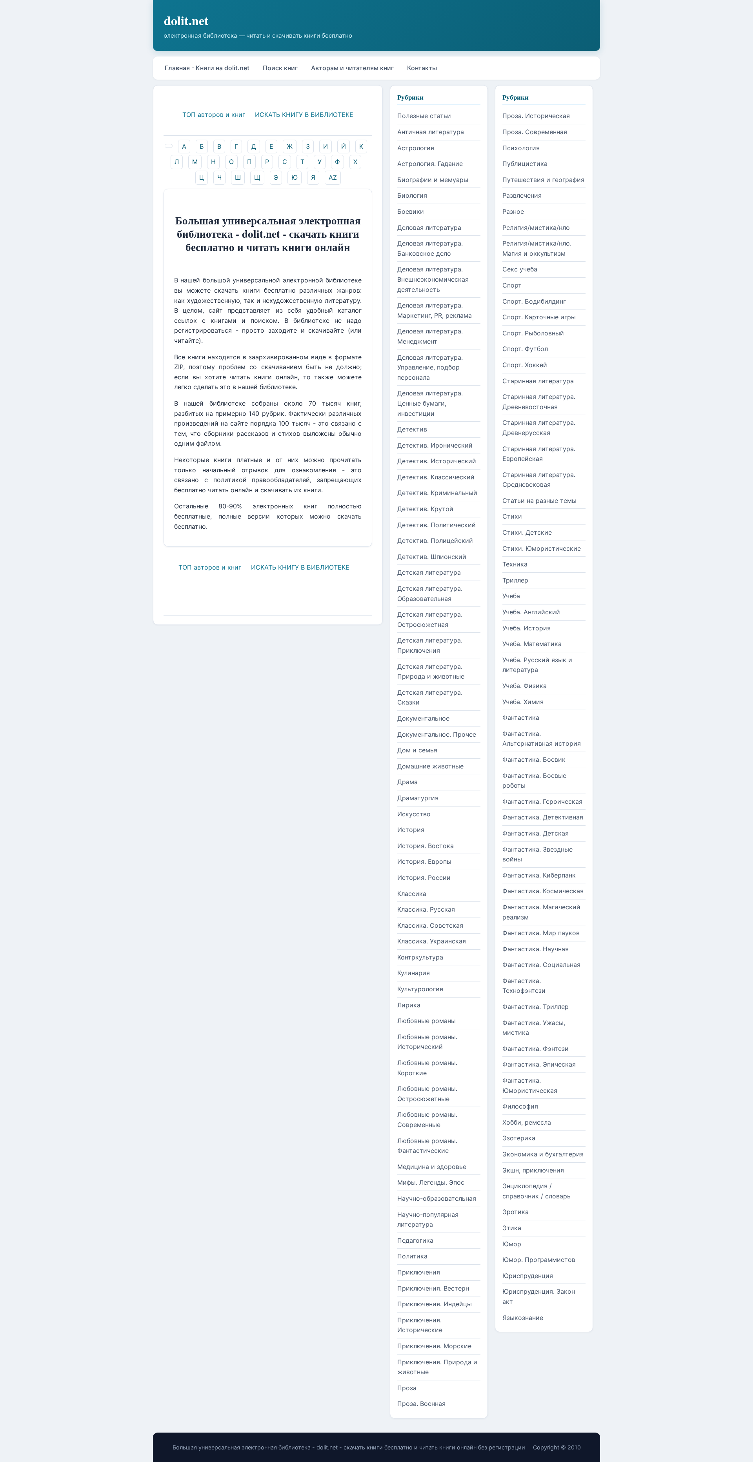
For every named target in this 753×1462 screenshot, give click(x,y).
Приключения (418, 1272)
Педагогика (415, 1240)
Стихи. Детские (527, 532)
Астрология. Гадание (430, 164)
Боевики (410, 211)
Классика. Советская (430, 925)
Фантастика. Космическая (543, 891)
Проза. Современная (534, 132)
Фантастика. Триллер (535, 1006)
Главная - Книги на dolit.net (207, 68)
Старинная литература (538, 381)
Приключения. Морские (434, 1346)
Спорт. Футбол (525, 349)
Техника (514, 564)
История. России (424, 877)
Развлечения (522, 195)
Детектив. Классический (436, 477)
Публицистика (524, 164)
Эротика (515, 1212)
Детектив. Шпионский (431, 557)
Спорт (512, 285)
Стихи (512, 516)
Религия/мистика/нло (536, 227)
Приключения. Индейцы (434, 1304)
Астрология (415, 148)
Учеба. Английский (531, 612)
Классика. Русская (426, 909)
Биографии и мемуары (432, 180)
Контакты (422, 68)
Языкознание (522, 1318)
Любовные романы (426, 1021)
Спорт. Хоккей (524, 365)
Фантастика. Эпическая (539, 1064)
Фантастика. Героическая (542, 801)
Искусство (414, 814)
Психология (521, 148)
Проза (407, 1388)
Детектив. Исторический (436, 461)
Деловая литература (429, 227)
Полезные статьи (424, 116)
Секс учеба (519, 269)
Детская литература (429, 572)
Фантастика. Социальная (541, 965)
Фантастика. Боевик (534, 759)
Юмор (511, 1244)
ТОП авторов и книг (213, 114)
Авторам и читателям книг (352, 68)
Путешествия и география (543, 180)
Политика (412, 1256)
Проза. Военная (421, 1403)
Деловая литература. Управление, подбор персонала (430, 367)
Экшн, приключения (533, 1170)
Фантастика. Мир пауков (541, 933)
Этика (511, 1228)
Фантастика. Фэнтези (535, 1048)
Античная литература (430, 132)
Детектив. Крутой (425, 509)
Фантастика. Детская (535, 833)
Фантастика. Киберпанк (539, 875)
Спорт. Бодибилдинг (534, 301)
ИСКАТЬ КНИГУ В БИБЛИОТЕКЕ (304, 114)
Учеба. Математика (532, 644)
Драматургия (417, 798)
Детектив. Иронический (435, 445)
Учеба (511, 596)
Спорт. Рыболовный (533, 333)
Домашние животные (430, 766)
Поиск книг (280, 68)
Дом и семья (417, 750)
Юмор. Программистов (538, 1260)
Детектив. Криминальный (437, 493)
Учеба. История (526, 628)
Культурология (420, 989)
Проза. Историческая (536, 116)
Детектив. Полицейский (435, 540)
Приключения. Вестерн (433, 1288)
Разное (513, 211)
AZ (333, 177)
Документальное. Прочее (436, 734)
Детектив (412, 429)
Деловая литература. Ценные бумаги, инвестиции (430, 403)
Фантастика (520, 717)
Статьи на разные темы (539, 500)
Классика (411, 894)
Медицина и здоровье (431, 1167)
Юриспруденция (527, 1276)
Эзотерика (518, 1138)
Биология (412, 195)
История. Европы (424, 861)
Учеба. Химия (523, 702)
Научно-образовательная (436, 1198)
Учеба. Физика (524, 686)
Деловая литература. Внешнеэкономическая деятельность (433, 279)
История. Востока (425, 846)
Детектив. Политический (436, 525)
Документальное (423, 718)
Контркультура (420, 957)
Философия (520, 1106)
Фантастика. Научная (535, 949)
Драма (407, 782)
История (410, 830)
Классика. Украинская (431, 941)
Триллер (515, 580)
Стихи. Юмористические (541, 548)
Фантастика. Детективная (542, 817)
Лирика (408, 1005)
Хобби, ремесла (526, 1122)
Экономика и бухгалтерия (543, 1154)
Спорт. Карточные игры (539, 317)
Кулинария (413, 973)
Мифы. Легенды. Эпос (430, 1182)
